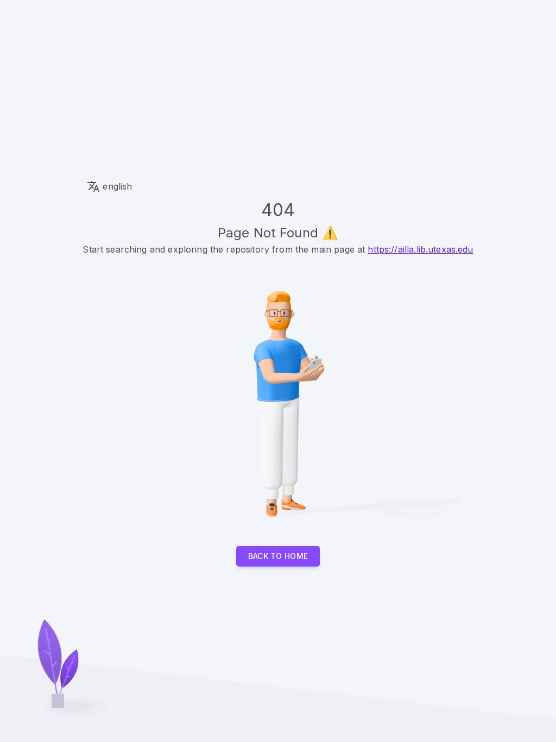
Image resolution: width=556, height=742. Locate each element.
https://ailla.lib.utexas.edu (420, 249)
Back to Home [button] (278, 556)
